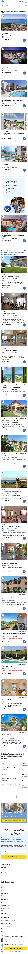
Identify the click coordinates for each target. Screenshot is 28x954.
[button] (26, 2)
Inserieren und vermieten (8, 920)
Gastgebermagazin (6, 923)
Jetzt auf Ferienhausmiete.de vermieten (14, 820)
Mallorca (3, 872)
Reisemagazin (5, 908)
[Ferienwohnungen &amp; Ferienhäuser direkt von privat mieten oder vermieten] (2, 2)
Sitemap (3, 878)
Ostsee (3, 870)
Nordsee (3, 867)
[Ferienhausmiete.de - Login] (23, 2)
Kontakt (3, 913)
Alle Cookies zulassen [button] (15, 948)
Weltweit (3, 875)
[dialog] (15, 942)
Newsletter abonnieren (14, 856)
